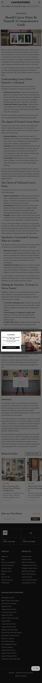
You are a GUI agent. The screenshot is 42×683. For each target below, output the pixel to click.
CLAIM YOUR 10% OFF (11, 347)
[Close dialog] (40, 332)
